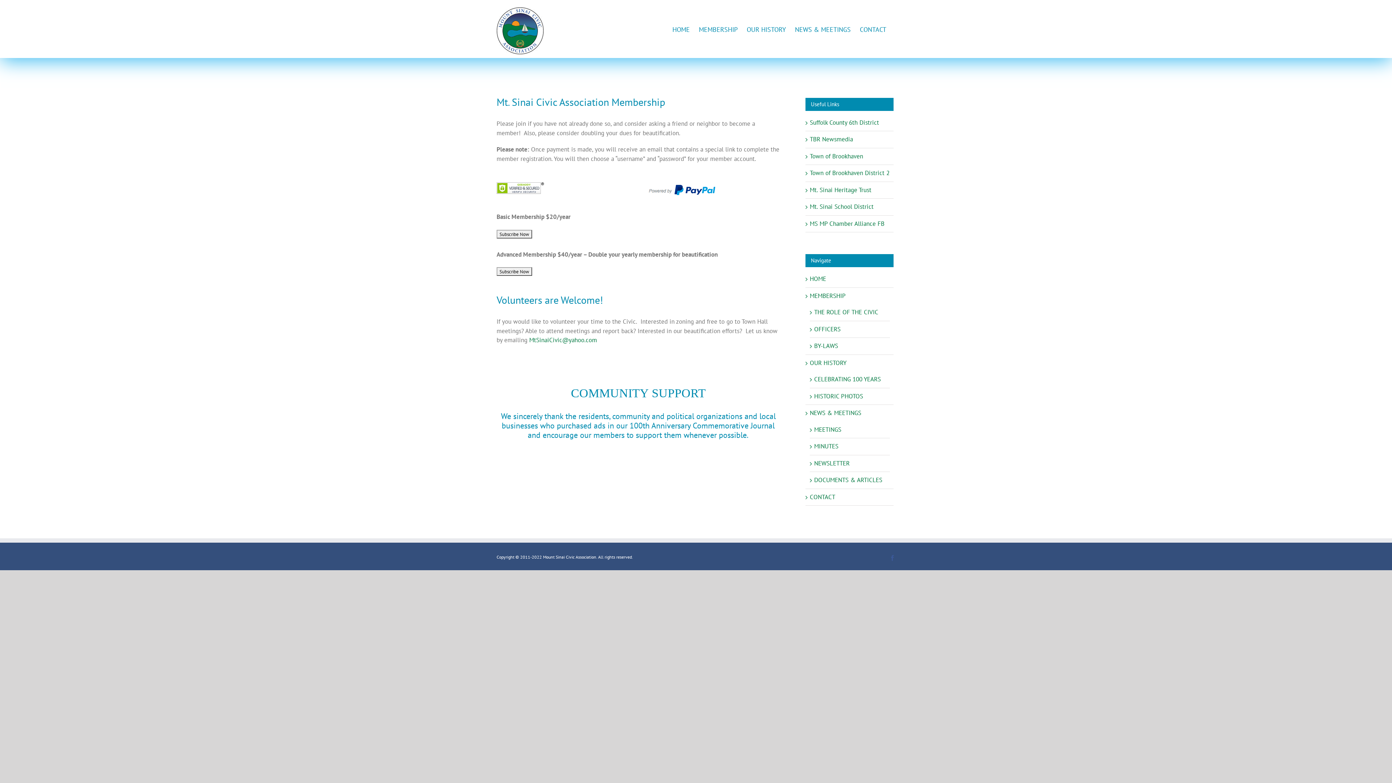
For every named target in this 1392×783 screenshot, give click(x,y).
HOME (818, 279)
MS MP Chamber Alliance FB (847, 224)
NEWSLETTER (832, 463)
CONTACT (822, 497)
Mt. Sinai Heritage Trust (840, 190)
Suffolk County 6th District (844, 123)
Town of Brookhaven (836, 156)
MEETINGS (827, 430)
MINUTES (826, 446)
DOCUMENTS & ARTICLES (848, 480)
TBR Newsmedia (831, 139)
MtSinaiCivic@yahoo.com (563, 340)
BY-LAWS (826, 346)
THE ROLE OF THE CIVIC (846, 312)
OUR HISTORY (828, 363)
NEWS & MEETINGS (835, 413)
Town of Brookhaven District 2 (850, 173)
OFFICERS (827, 329)
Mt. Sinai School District (842, 207)
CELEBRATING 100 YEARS (847, 379)
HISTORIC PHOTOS (838, 396)
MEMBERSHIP (828, 296)
